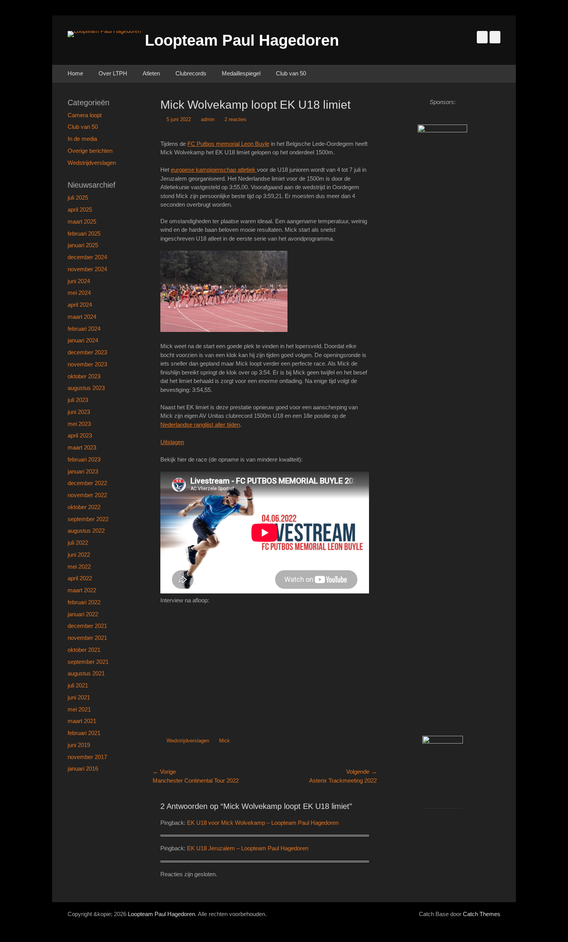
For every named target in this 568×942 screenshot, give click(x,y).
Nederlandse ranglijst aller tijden (200, 424)
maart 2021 (82, 721)
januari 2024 (83, 340)
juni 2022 (79, 554)
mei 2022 (79, 566)
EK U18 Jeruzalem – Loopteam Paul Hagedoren (247, 848)
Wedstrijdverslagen (188, 741)
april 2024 (80, 304)
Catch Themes (481, 914)
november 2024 (87, 269)
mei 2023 (79, 424)
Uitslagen (172, 442)
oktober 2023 (84, 376)
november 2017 (87, 757)
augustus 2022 (86, 530)
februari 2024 (84, 328)
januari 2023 (83, 471)
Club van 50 (291, 73)
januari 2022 (83, 614)
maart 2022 (82, 590)
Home (75, 73)
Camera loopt (85, 115)
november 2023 (87, 364)
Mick (224, 741)
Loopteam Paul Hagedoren (242, 40)
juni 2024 (79, 281)
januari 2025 (83, 245)
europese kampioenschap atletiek (214, 169)
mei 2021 (79, 709)
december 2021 (87, 625)
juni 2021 (79, 697)
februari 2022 (84, 602)
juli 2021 (78, 685)
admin (207, 119)
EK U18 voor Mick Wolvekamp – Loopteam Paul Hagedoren (262, 822)
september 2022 (88, 519)
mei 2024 (79, 292)
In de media (82, 138)
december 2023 (87, 352)
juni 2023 (79, 412)
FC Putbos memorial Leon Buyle (228, 143)
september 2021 (88, 661)
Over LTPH (113, 73)
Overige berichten (90, 150)
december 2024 (87, 257)
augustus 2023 (86, 388)
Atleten (151, 73)
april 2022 (80, 578)
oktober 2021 (84, 649)
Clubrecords (190, 73)
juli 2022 (78, 542)
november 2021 (87, 637)
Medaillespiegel (241, 73)
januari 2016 (83, 768)
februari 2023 (84, 459)
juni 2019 (79, 745)
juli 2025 (78, 197)
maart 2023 (82, 447)
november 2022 (87, 495)
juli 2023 (78, 400)
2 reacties (235, 119)
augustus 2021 (86, 673)
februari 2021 (84, 733)
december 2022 (87, 483)
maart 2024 (82, 316)
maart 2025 (82, 221)
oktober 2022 (84, 507)
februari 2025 (84, 233)
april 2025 (80, 209)
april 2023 (80, 435)
